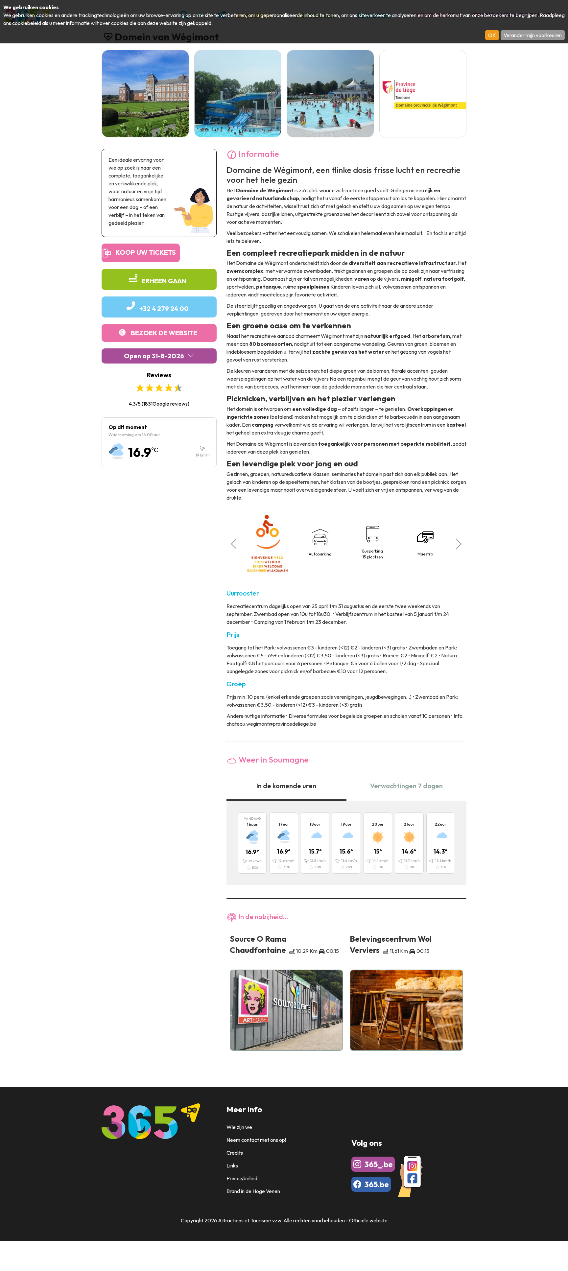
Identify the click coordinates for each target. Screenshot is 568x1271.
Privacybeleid (241, 1178)
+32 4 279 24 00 (164, 308)
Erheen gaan (164, 281)
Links (232, 1165)
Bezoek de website (164, 333)
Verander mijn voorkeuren (533, 35)
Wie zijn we (239, 1127)
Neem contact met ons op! (256, 1140)
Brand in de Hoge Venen (253, 1191)
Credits (234, 1152)
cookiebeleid (26, 23)
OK (492, 35)
